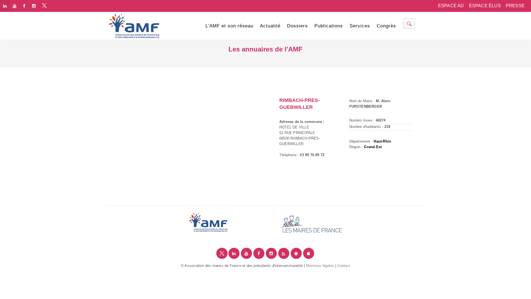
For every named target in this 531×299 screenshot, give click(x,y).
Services (360, 26)
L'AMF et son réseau (229, 26)
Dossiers (297, 26)
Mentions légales (320, 266)
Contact (343, 266)
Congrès (386, 26)
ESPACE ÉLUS (485, 5)
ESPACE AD (451, 5)
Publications (328, 26)
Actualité (270, 26)
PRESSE (515, 5)
